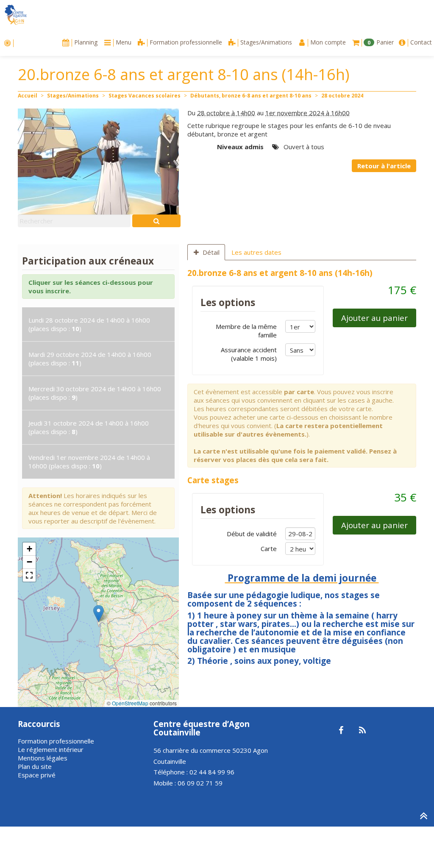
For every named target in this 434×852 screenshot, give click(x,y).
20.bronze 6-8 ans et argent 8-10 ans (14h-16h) (280, 272)
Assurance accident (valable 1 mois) (249, 353)
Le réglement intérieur (50, 749)
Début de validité (252, 533)
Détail (211, 252)
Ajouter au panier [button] (374, 317)
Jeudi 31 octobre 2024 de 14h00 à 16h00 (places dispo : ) (88, 427)
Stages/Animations (73, 95)
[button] (98, 613)
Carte (269, 548)
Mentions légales (42, 758)
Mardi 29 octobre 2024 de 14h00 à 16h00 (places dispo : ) (89, 358)
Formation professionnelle (56, 741)
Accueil (27, 95)
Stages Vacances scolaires (144, 95)
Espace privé (37, 775)
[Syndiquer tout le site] (362, 731)
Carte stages (213, 480)
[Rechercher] (156, 220)
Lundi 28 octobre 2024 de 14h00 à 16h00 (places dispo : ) (89, 324)
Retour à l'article (384, 165)
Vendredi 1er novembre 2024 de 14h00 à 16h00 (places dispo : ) (89, 461)
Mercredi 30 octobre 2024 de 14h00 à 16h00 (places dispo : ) (94, 392)
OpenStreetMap (130, 703)
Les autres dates (256, 252)
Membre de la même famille (246, 330)
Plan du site (35, 766)
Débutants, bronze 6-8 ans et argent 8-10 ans (251, 95)
